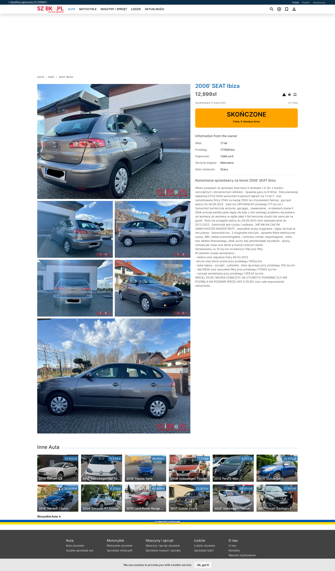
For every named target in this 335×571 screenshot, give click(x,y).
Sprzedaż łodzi (203, 550)
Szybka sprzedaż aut (79, 550)
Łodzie (136, 9)
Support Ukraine (167, 522)
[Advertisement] (167, 46)
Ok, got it (203, 565)
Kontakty (234, 550)
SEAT (51, 77)
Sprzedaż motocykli (119, 550)
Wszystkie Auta (47, 516)
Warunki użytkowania (242, 555)
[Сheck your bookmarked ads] (286, 9)
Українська (319, 2)
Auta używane (75, 545)
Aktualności (154, 9)
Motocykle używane (119, 545)
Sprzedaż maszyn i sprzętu (163, 550)
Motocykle (88, 9)
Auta (71, 9)
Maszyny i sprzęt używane (163, 545)
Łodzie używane (204, 545)
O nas (233, 540)
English (306, 2)
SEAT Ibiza (66, 77)
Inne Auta (48, 447)
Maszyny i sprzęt (114, 9)
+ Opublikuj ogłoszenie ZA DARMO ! (27, 2)
